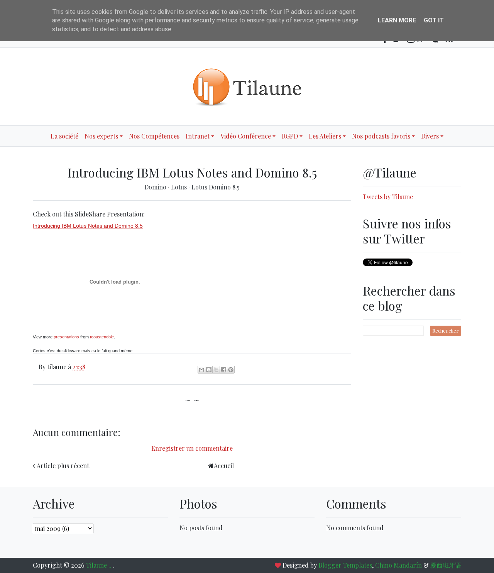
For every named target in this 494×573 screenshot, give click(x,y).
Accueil (224, 465)
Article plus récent (63, 465)
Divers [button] (430, 136)
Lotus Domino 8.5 (215, 187)
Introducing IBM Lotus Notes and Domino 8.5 (88, 226)
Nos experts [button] (101, 136)
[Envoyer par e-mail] (201, 370)
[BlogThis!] (209, 370)
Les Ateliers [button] (325, 136)
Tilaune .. (99, 565)
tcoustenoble (102, 337)
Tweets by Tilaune (388, 197)
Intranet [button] (198, 136)
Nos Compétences (154, 136)
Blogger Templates (345, 565)
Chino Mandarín (398, 565)
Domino (156, 187)
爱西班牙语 (445, 565)
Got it (434, 20)
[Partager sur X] (216, 370)
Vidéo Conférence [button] (245, 136)
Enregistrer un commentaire (192, 448)
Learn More (397, 20)
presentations (66, 337)
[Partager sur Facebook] (223, 370)
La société (64, 136)
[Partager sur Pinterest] (231, 370)
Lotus (179, 187)
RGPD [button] (290, 136)
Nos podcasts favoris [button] (381, 136)
